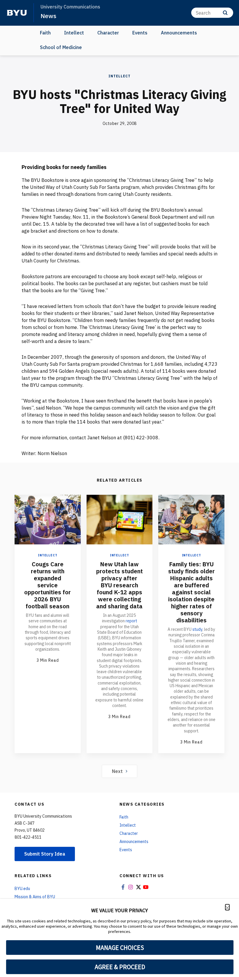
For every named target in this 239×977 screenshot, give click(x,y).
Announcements (179, 33)
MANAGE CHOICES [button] (120, 947)
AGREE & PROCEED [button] (120, 967)
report (131, 621)
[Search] (225, 13)
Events (139, 33)
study (197, 629)
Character (108, 33)
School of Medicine (61, 47)
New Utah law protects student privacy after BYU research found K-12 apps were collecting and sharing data (119, 585)
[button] (227, 907)
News (48, 16)
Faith (45, 33)
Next (117, 771)
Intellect (74, 33)
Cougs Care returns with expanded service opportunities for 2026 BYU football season (47, 585)
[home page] (17, 13)
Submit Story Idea (44, 854)
